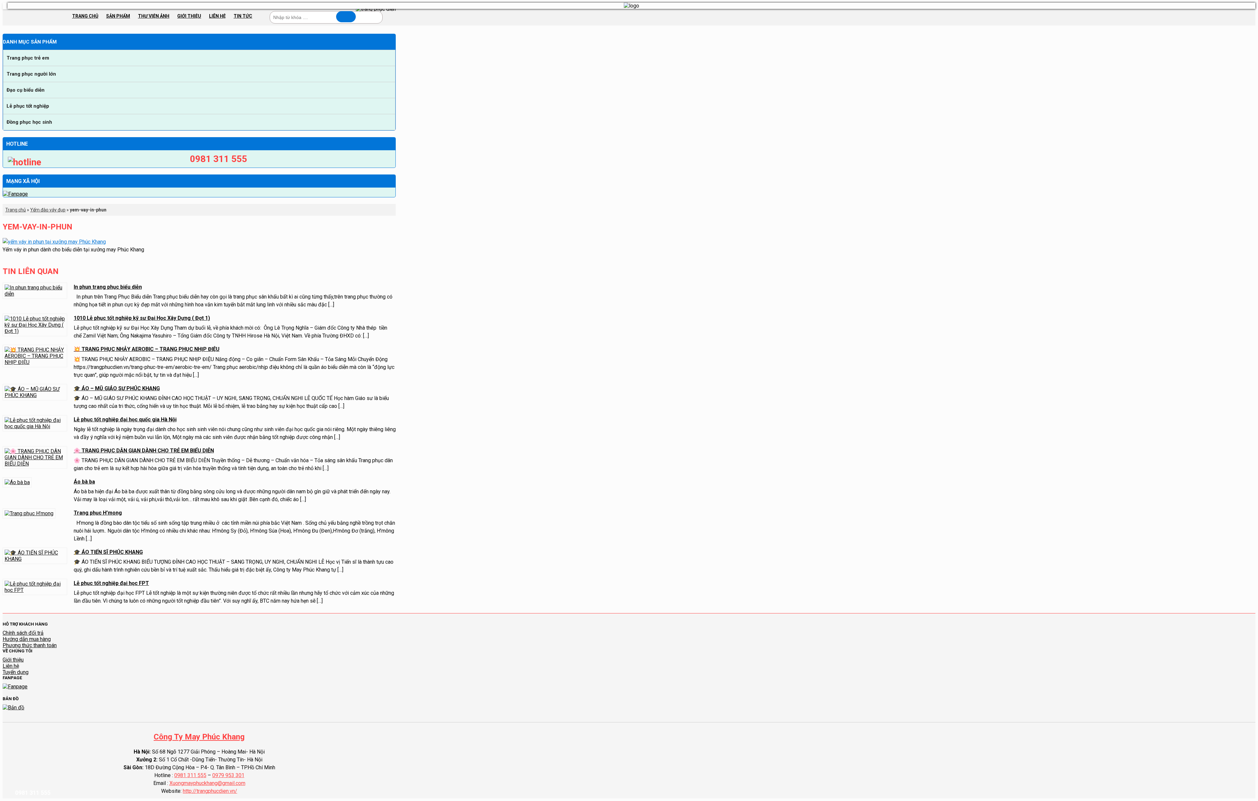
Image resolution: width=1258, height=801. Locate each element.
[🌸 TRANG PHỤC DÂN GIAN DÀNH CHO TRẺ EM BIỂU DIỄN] (35, 464)
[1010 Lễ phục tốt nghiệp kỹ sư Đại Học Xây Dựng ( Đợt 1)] (35, 331)
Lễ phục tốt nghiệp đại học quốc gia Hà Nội (125, 419)
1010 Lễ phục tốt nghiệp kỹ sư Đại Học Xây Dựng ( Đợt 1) (142, 318)
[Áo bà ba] (17, 482)
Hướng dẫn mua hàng (27, 639)
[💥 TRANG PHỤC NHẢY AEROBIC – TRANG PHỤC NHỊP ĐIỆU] (35, 362)
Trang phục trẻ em (28, 58)
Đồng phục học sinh (29, 122)
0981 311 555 (190, 775)
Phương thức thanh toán (30, 645)
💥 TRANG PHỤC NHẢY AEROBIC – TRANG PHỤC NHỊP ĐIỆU (146, 349)
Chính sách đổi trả (23, 633)
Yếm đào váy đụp (48, 209)
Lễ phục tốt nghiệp (28, 106)
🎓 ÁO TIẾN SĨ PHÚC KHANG (108, 552)
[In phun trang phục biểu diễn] (35, 294)
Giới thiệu (189, 16)
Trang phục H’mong (98, 513)
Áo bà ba (84, 482)
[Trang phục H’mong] (29, 513)
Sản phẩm (118, 16)
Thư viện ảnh (153, 16)
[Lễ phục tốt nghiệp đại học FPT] (35, 590)
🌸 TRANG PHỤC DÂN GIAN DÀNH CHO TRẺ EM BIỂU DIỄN (144, 450)
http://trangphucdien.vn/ (210, 791)
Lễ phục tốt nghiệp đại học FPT (111, 583)
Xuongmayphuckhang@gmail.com (207, 783)
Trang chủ (85, 16)
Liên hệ (217, 16)
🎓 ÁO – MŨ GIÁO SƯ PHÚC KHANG (117, 388)
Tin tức (243, 16)
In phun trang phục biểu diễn (108, 287)
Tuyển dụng (16, 672)
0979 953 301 (228, 775)
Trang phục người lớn (31, 74)
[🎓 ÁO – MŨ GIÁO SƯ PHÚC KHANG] (35, 395)
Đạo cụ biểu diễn (26, 90)
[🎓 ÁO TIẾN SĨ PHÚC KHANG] (35, 559)
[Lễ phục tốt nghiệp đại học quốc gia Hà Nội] (35, 426)
